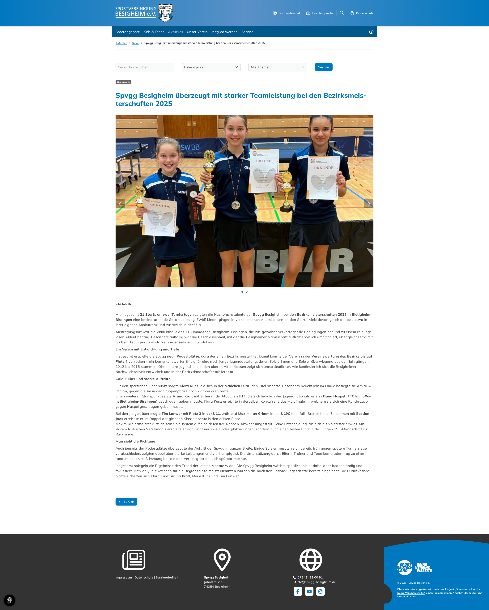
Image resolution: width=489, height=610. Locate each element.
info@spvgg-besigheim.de (316, 582)
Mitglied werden (224, 32)
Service (247, 32)
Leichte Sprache (323, 13)
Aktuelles (175, 32)
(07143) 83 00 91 (309, 577)
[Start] (144, 13)
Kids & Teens (154, 32)
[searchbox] (145, 67)
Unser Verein (197, 32)
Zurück (129, 502)
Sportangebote (128, 32)
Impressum (124, 577)
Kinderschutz (364, 13)
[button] (242, 292)
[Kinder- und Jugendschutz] (352, 13)
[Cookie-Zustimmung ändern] (9, 600)
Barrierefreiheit (167, 577)
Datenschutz (143, 577)
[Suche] (342, 13)
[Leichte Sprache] (308, 13)
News (135, 43)
